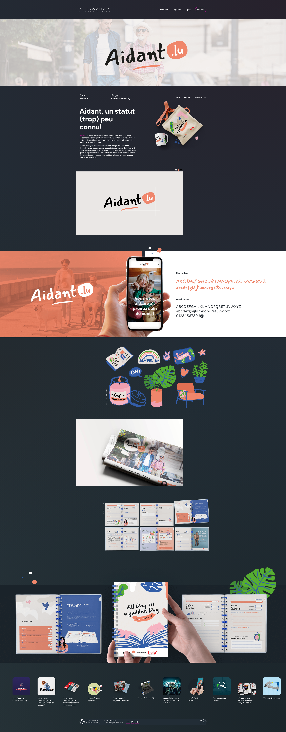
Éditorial (187, 97)
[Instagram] (132, 722)
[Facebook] (128, 722)
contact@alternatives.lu (113, 723)
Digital (177, 97)
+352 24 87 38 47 (111, 721)
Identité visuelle (200, 97)
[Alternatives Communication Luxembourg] (95, 9)
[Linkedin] (137, 722)
